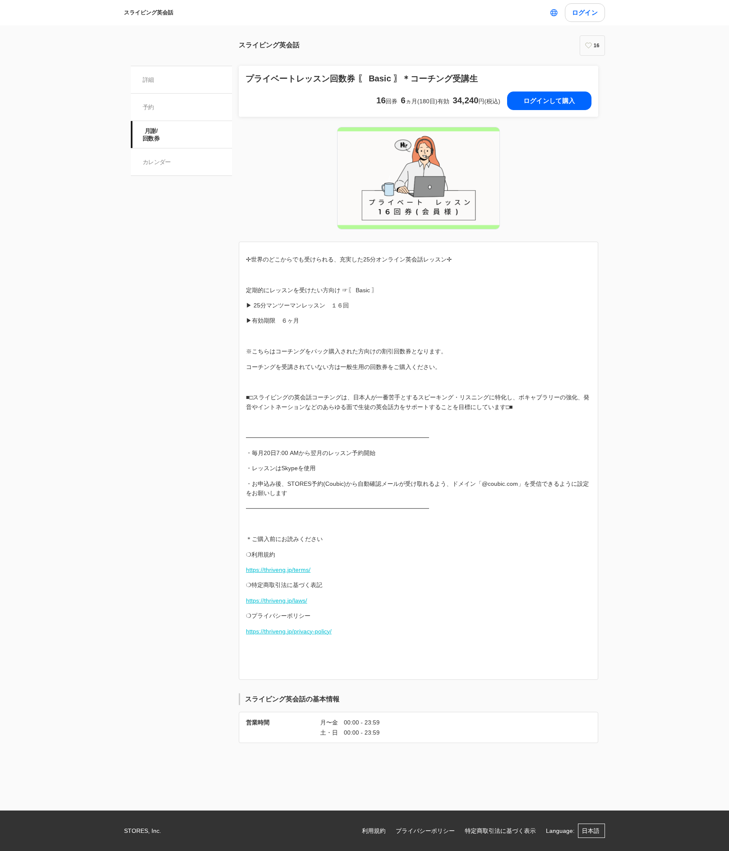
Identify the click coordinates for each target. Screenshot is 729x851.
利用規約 (374, 830)
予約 (148, 107)
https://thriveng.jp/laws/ (276, 600)
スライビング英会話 (148, 12)
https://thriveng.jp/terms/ (278, 569)
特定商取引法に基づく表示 (500, 830)
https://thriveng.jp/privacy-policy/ (289, 631)
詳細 (148, 79)
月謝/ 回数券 (151, 134)
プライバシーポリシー (425, 830)
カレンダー (157, 162)
